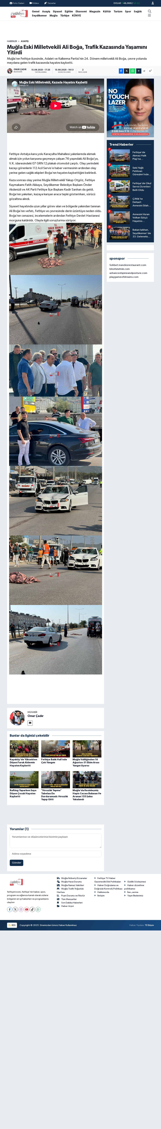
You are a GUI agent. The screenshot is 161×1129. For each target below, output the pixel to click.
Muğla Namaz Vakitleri (72, 885)
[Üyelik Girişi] (151, 3)
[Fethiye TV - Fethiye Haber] (19, 13)
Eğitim (69, 11)
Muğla (54, 15)
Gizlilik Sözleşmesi (136, 882)
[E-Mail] (30, 723)
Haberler (12, 41)
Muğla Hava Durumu (71, 882)
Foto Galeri (18, 3)
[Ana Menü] (149, 16)
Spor (128, 11)
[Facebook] (9, 909)
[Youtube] (26, 909)
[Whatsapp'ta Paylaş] (132, 71)
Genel (35, 11)
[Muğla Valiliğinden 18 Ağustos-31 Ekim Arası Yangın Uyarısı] (87, 748)
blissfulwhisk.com (119, 269)
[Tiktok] (32, 909)
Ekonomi (81, 11)
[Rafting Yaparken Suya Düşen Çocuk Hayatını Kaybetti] (24, 779)
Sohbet (113, 265)
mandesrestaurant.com (132, 265)
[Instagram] (21, 909)
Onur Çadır (36, 716)
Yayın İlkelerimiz (135, 895)
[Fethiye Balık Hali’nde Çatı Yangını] (55, 748)
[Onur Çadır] (17, 718)
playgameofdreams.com (124, 277)
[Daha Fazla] (138, 71)
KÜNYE (76, 15)
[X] (15, 909)
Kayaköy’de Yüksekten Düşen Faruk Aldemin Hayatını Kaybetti (23, 762)
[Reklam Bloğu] (130, 108)
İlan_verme (132, 892)
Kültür (107, 11)
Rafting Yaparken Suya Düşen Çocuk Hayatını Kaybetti (23, 793)
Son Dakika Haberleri (72, 903)
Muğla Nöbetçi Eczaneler (74, 878)
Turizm (118, 11)
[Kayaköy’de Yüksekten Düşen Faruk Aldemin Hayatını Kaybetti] (24, 748)
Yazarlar (51, 3)
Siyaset (57, 11)
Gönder (16, 862)
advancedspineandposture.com (128, 273)
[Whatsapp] (38, 909)
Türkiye (64, 15)
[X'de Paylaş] (126, 71)
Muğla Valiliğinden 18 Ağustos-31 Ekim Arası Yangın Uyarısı (86, 762)
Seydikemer (39, 15)
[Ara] (150, 12)
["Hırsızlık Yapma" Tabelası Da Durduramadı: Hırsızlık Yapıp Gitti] (55, 779)
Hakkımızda (103, 892)
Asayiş (46, 11)
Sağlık (138, 11)
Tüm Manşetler (69, 899)
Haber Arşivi (67, 906)
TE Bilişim (149, 925)
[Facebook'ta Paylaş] (121, 71)
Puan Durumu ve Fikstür (73, 895)
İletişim (101, 895)
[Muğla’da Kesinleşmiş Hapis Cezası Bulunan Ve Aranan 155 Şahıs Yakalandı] (87, 779)
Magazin (94, 11)
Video (36, 3)
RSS (13, 925)
